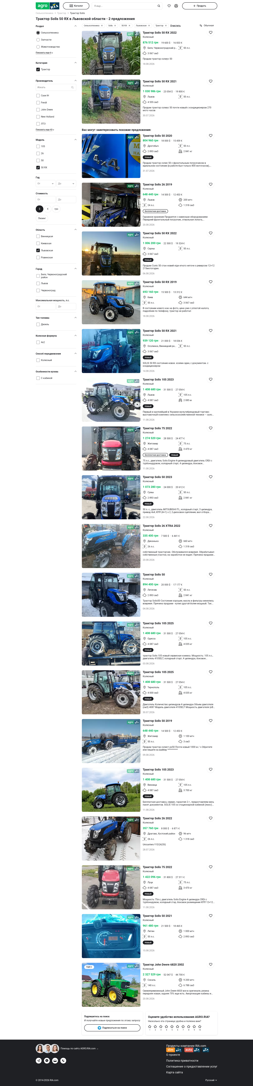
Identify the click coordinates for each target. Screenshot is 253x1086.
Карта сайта (174, 1072)
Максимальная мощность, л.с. (52, 300)
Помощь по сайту (80, 1048)
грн (56, 209)
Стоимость (42, 193)
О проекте (173, 1054)
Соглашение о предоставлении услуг (191, 1066)
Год (38, 177)
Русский (210, 1080)
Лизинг (42, 218)
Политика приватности (182, 1060)
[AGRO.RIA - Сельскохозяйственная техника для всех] (49, 5)
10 (200, 1030)
